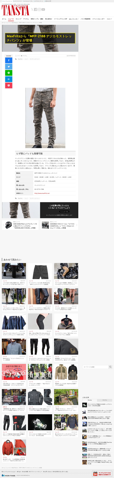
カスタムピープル (28, 1)
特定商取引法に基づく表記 (61, 471)
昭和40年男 (48, 1)
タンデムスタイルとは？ (9, 471)
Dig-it (19, 471)
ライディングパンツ (34, 59)
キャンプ (18, 19)
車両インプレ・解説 (37, 19)
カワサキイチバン (39, 1)
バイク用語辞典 (85, 19)
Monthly (105, 400)
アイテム (26, 19)
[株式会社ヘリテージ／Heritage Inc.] (8, 475)
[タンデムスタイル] (15, 10)
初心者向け (48, 19)
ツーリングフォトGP (60, 19)
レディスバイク (18, 1)
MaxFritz (20, 59)
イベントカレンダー (98, 19)
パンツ (26, 59)
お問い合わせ (48, 471)
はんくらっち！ (74, 19)
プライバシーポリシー (36, 471)
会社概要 (26, 471)
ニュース (11, 19)
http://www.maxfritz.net (42, 193)
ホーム (4, 19)
